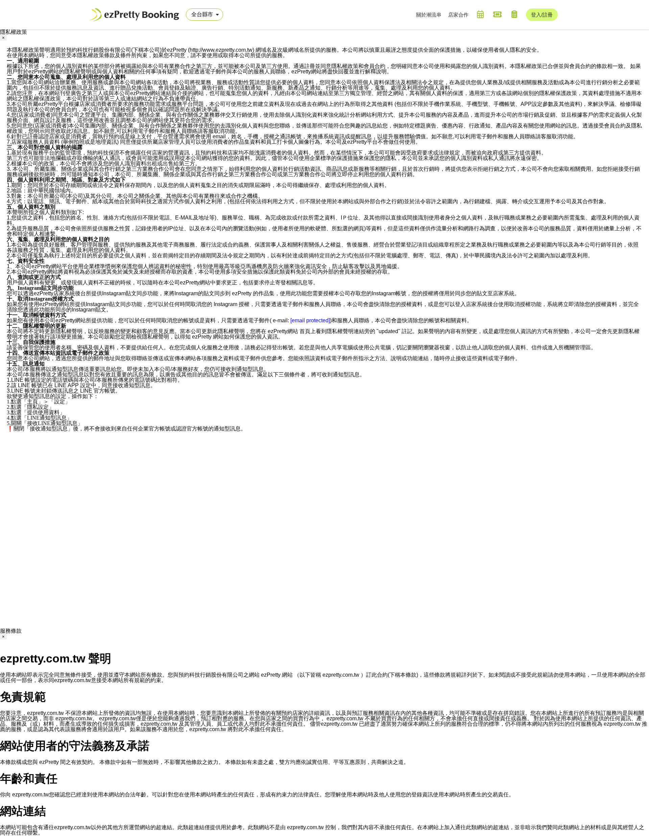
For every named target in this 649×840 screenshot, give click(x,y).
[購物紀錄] (514, 14)
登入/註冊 (542, 15)
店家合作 (458, 15)
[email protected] (310, 320)
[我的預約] (480, 14)
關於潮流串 (428, 15)
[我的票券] (497, 14)
